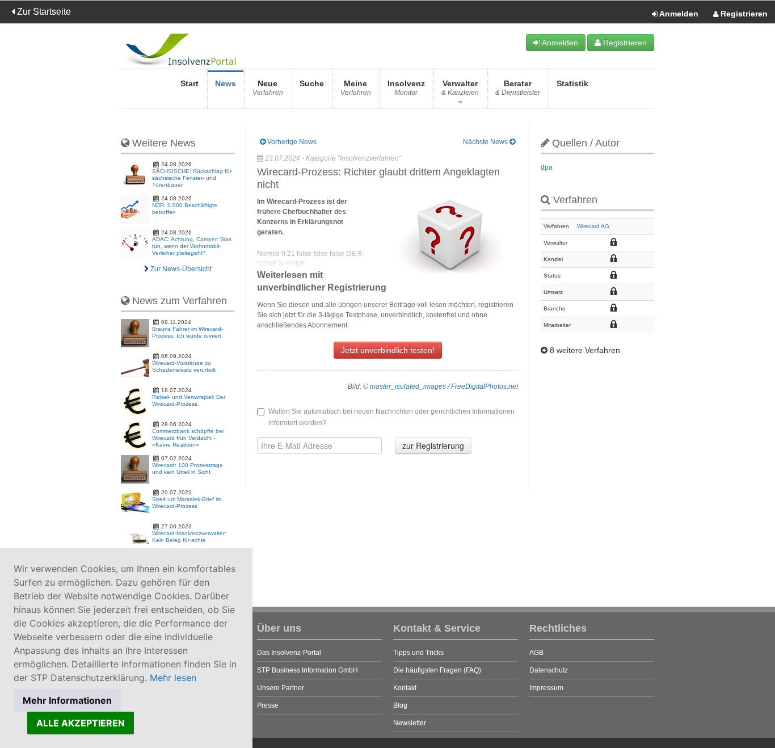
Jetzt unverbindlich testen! (388, 350)
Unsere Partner (280, 688)
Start (189, 83)
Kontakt (404, 688)
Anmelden (678, 13)
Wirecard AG (593, 226)
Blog (400, 705)
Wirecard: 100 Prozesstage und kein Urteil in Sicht (187, 468)
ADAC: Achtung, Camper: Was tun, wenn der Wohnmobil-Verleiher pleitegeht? (191, 246)
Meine (355, 87)
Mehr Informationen (67, 700)
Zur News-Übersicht (181, 269)
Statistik (572, 83)
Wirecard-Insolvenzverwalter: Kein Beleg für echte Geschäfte (189, 540)
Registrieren (743, 13)
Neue (267, 87)
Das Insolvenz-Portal (289, 653)
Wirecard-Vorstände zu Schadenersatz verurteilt (184, 366)
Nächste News (486, 142)
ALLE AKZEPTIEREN (80, 723)
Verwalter (460, 87)
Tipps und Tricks (418, 653)
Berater (517, 87)
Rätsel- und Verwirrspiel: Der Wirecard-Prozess (188, 400)
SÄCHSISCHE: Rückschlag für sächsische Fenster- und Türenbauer (191, 178)
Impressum (546, 688)
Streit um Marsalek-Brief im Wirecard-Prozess (186, 502)
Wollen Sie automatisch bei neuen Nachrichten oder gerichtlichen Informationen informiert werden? (391, 417)
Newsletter (409, 723)
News (225, 83)
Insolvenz (406, 87)
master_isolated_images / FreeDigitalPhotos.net (444, 386)
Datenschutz (548, 670)
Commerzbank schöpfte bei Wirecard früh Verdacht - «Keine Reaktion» (188, 438)
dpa (547, 167)
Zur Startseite (43, 11)
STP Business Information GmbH (307, 670)
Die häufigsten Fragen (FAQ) (437, 670)
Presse (268, 705)
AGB (536, 653)
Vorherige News (291, 142)
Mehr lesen (173, 677)
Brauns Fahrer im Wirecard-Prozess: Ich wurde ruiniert (187, 332)
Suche (312, 83)
